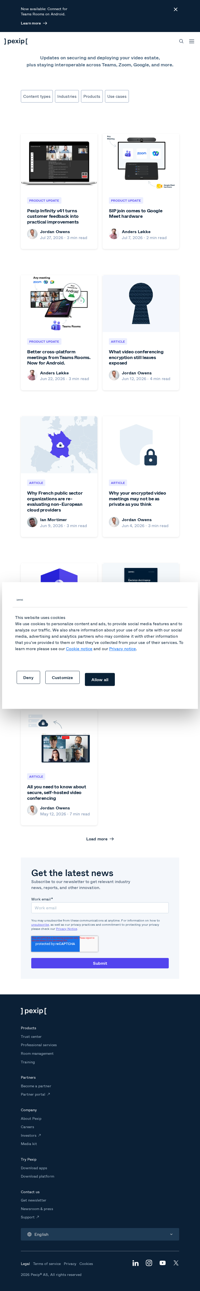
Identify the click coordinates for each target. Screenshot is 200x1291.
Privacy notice (122, 648)
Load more (97, 839)
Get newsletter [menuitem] (34, 1200)
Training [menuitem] (28, 1062)
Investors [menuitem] (28, 1135)
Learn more (31, 23)
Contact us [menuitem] (30, 1191)
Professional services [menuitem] (39, 1044)
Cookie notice (79, 648)
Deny (28, 677)
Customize (62, 677)
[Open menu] (191, 41)
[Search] (181, 41)
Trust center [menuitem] (31, 1036)
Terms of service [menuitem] (47, 1263)
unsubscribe (40, 924)
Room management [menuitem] (37, 1053)
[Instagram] (149, 1264)
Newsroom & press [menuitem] (37, 1208)
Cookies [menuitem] (86, 1263)
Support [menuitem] (28, 1217)
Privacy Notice (66, 928)
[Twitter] (176, 1264)
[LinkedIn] (135, 1264)
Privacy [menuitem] (70, 1263)
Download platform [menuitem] (37, 1176)
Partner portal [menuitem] (33, 1094)
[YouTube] (162, 1263)
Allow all (100, 679)
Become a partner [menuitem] (36, 1086)
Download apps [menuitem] (34, 1168)
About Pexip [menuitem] (31, 1118)
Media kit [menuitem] (29, 1143)
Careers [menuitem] (27, 1126)
